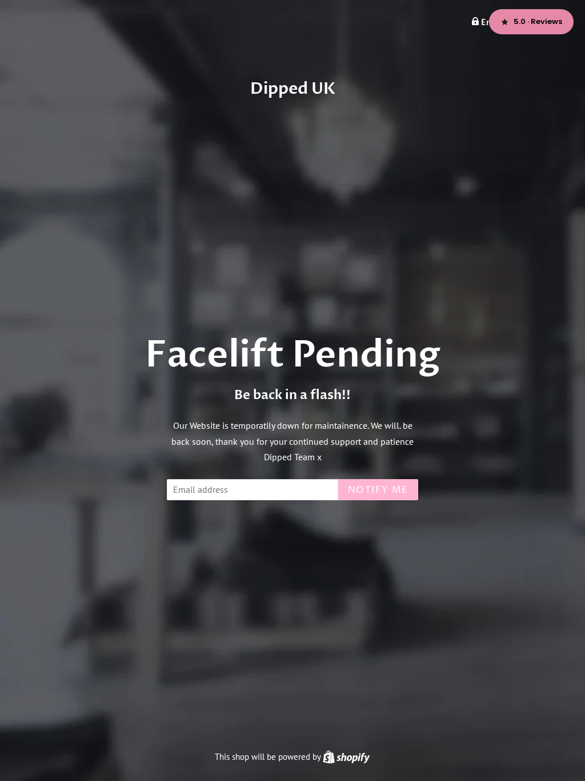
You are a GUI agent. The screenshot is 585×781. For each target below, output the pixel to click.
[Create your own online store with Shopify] (346, 756)
